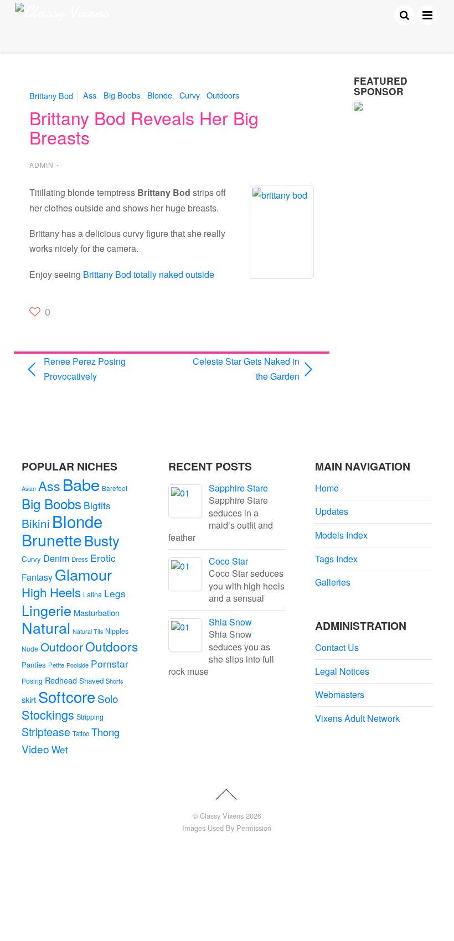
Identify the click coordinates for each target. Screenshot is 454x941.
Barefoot (114, 488)
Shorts (114, 680)
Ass (89, 95)
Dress (79, 559)
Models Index (341, 535)
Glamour (83, 574)
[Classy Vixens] (62, 12)
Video (35, 748)
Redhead (61, 680)
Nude (30, 648)
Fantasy (37, 577)
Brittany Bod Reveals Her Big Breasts (144, 127)
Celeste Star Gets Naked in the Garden (239, 368)
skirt (29, 699)
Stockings (48, 714)
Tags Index (336, 558)
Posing (32, 681)
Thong (105, 732)
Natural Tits (88, 631)
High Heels (51, 592)
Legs (115, 593)
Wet (59, 749)
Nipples (116, 631)
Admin (41, 164)
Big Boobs (122, 95)
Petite (56, 664)
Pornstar (109, 663)
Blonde (159, 95)
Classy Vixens (222, 815)
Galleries (332, 582)
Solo (107, 698)
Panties (34, 664)
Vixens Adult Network (357, 718)
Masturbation (97, 612)
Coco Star (228, 561)
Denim (56, 558)
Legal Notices (342, 671)
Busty (102, 540)
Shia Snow (230, 622)
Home (327, 488)
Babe (81, 484)
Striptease (46, 732)
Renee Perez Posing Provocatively (85, 368)
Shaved (91, 680)
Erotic (103, 558)
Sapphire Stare (238, 488)
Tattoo (81, 733)
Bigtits (97, 505)
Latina (92, 594)
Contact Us (337, 647)
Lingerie (46, 610)
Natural (46, 627)
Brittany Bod (51, 95)
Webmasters (339, 694)
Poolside (77, 664)
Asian (29, 488)
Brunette (52, 539)
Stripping (90, 717)
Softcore (66, 696)
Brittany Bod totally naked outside (148, 274)
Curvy (189, 95)
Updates (331, 511)
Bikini (36, 523)
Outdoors (223, 95)
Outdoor (61, 646)
